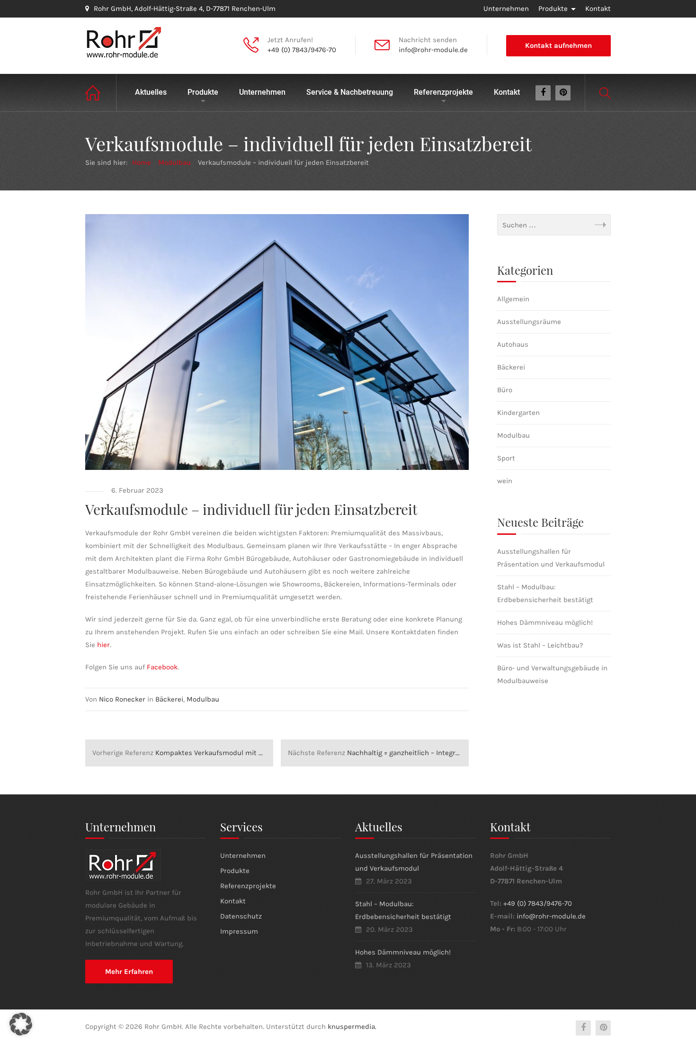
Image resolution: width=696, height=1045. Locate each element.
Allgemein (513, 299)
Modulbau (203, 699)
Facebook (162, 667)
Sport (506, 458)
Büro (504, 390)
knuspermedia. (352, 1026)
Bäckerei (169, 699)
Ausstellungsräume (529, 321)
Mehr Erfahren (129, 971)
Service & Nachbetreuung (349, 92)
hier (103, 644)
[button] (21, 1024)
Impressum (239, 931)
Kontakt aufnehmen (558, 45)
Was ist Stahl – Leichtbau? (540, 645)
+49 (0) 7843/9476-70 (302, 49)
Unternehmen (506, 8)
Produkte (553, 8)
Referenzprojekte (443, 92)
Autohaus (512, 344)
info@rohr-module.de (433, 49)
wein (504, 481)
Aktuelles (151, 92)
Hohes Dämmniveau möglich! (545, 622)
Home (100, 92)
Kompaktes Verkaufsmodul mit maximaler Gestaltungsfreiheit (182, 752)
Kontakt (598, 8)
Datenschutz (241, 916)
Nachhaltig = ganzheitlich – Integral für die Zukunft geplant (378, 752)
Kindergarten (518, 412)
